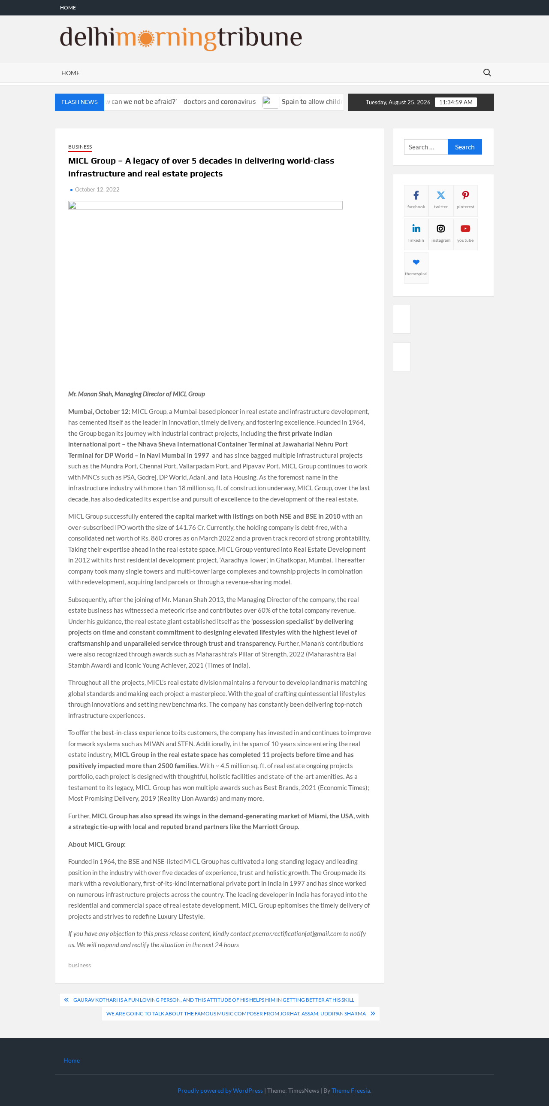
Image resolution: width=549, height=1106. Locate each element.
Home (68, 7)
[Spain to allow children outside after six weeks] (257, 101)
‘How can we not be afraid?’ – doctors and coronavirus (161, 101)
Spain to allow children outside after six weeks (337, 101)
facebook (416, 206)
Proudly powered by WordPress (220, 1090)
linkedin (416, 240)
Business (80, 146)
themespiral (416, 273)
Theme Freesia (351, 1090)
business (79, 965)
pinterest (465, 206)
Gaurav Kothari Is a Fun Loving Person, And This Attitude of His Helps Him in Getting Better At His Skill (213, 1000)
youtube (465, 240)
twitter (441, 206)
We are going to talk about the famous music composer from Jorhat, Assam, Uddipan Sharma (236, 1013)
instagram (440, 240)
